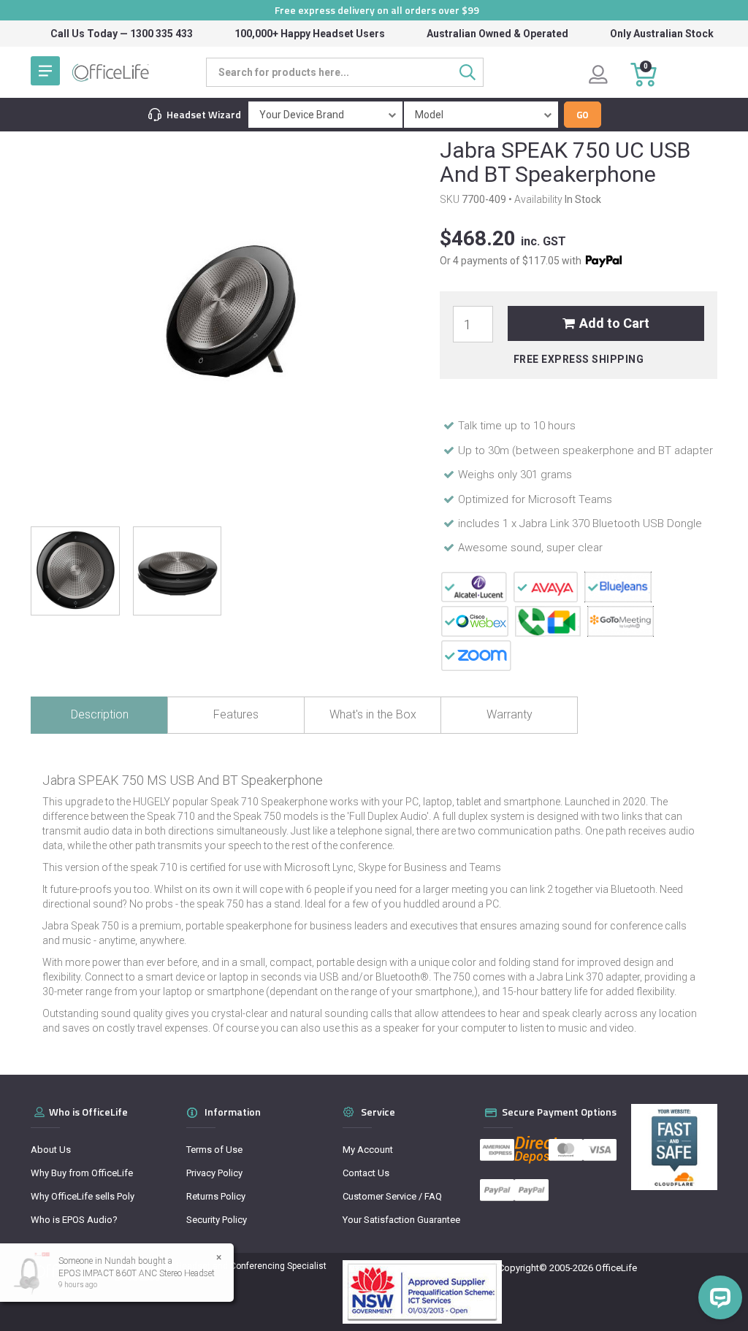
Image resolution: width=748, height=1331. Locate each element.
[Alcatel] (474, 586)
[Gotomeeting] (620, 620)
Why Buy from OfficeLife (82, 1172)
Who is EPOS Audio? (74, 1219)
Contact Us (366, 1172)
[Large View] (75, 570)
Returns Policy (215, 1196)
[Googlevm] (548, 620)
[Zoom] (476, 655)
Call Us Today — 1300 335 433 (121, 33)
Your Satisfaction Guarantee (401, 1219)
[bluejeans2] (617, 586)
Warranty (509, 714)
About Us (51, 1149)
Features (236, 714)
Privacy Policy (214, 1172)
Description (100, 714)
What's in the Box (372, 714)
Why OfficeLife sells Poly (82, 1196)
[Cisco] (474, 620)
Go (582, 114)
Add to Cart (614, 323)
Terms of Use (214, 1149)
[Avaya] (546, 586)
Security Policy (216, 1219)
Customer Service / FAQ (392, 1196)
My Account (368, 1149)
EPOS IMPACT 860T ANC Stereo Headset (136, 1273)
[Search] (471, 72)
